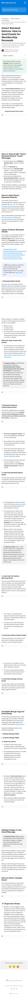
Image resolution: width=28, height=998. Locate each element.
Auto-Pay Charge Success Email (13, 258)
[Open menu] (25, 3)
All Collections (5, 18)
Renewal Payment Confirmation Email (15, 251)
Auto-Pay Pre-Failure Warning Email (14, 255)
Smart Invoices (20, 724)
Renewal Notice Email (10, 249)
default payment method (18, 504)
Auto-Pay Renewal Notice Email (13, 253)
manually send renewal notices (11, 206)
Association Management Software (14, 985)
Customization (5, 20)
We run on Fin (15, 993)
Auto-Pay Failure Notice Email (12, 257)
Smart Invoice (8, 284)
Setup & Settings (15, 18)
